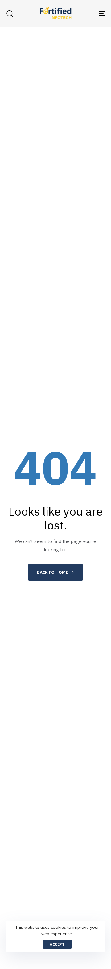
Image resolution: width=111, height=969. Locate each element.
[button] (9, 13)
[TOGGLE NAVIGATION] (88, 13)
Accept (57, 944)
